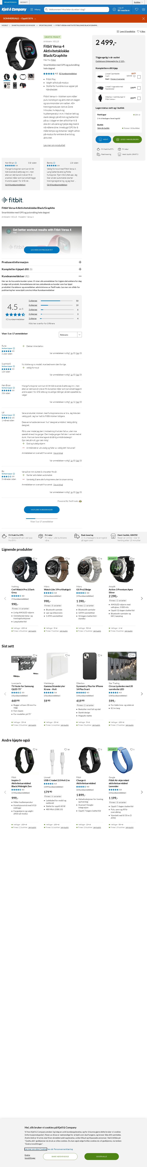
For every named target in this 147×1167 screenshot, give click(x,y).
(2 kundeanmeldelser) (52, 696)
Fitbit (53, 60)
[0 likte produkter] (136, 9)
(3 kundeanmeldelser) (19, 696)
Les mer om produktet (54, 145)
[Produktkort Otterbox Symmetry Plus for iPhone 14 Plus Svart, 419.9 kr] (89, 666)
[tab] (10, 2)
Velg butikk (32, 631)
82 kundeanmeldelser (68, 73)
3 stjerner (33, 309)
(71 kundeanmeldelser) (20, 599)
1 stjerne (32, 318)
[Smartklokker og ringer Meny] (37, 25)
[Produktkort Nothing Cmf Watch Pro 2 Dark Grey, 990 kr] (24, 569)
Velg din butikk (103, 128)
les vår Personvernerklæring (60, 1149)
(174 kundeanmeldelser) (20, 793)
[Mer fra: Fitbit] (12, 201)
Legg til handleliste (127, 31)
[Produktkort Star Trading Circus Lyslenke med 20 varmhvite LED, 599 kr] (122, 666)
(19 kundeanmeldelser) (85, 596)
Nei (77, 353)
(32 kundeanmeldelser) (52, 596)
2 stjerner (33, 314)
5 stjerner (33, 300)
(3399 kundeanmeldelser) (53, 787)
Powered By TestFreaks (68, 501)
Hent (105, 139)
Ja (71, 353)
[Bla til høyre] (141, 598)
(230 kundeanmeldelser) (118, 696)
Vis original (58, 453)
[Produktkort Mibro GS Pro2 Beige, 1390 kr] (89, 569)
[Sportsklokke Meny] (54, 25)
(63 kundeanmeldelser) (85, 790)
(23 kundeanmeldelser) (117, 793)
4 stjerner (33, 305)
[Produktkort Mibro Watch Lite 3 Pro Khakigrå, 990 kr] (57, 569)
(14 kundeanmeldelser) (85, 696)
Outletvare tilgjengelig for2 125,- (110, 61)
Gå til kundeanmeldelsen (15, 185)
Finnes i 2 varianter (118, 79)
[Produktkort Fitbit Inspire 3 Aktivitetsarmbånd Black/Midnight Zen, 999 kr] (24, 760)
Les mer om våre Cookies (36, 1149)
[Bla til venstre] (5, 598)
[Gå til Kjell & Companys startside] (15, 9)
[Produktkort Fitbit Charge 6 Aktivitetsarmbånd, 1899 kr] (89, 760)
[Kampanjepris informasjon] (134, 76)
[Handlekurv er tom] (143, 9)
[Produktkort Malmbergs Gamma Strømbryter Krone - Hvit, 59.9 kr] (57, 666)
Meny (38, 9)
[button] (6, 77)
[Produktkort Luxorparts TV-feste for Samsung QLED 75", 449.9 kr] (24, 666)
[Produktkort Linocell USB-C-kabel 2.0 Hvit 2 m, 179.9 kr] (57, 760)
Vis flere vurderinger (42, 510)
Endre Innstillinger (30, 1156)
